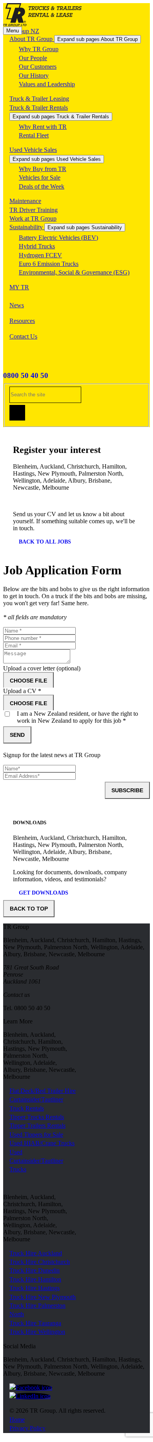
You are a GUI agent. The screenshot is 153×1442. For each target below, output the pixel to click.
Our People (33, 58)
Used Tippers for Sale (36, 1134)
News (16, 305)
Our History (34, 75)
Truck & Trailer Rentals (38, 107)
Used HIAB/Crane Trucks (42, 1143)
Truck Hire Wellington (37, 1331)
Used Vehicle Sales (33, 149)
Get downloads (43, 893)
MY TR (19, 287)
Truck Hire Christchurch (39, 1261)
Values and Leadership (47, 84)
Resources (22, 320)
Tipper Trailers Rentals (37, 1125)
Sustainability (26, 227)
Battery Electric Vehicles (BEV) (58, 237)
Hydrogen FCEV (40, 255)
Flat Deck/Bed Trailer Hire (42, 1090)
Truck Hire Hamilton (35, 1279)
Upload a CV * (22, 691)
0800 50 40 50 (25, 375)
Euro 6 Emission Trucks (48, 263)
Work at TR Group (32, 218)
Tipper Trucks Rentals (36, 1117)
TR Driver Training (33, 210)
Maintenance (25, 201)
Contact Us (23, 336)
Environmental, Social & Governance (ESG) (74, 272)
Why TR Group (38, 49)
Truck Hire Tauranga (35, 1323)
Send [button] (17, 735)
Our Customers (37, 66)
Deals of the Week (41, 186)
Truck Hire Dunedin (34, 1270)
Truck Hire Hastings (34, 1288)
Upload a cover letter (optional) (41, 668)
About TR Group (31, 39)
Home (17, 1419)
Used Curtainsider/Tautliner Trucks (36, 1161)
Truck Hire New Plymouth (42, 1297)
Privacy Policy (27, 1428)
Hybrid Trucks (37, 246)
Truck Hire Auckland (35, 1253)
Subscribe (127, 790)
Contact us (16, 994)
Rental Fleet (34, 135)
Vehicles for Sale (39, 177)
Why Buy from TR (42, 169)
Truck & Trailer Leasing (39, 98)
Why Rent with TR (43, 126)
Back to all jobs (45, 542)
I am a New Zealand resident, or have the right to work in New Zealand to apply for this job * (77, 717)
